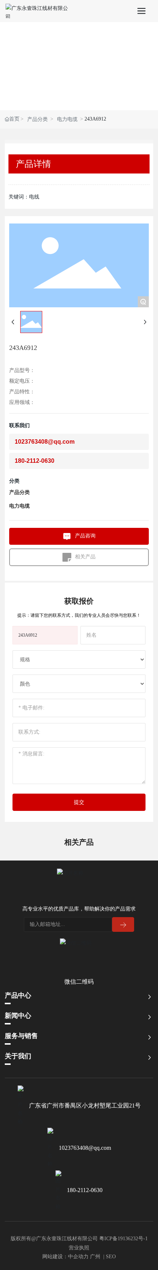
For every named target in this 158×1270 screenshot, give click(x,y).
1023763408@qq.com (85, 1148)
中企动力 (78, 1256)
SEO (111, 1256)
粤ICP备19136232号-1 (123, 1238)
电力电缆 (67, 119)
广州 (95, 1256)
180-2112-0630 (85, 1190)
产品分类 (37, 119)
